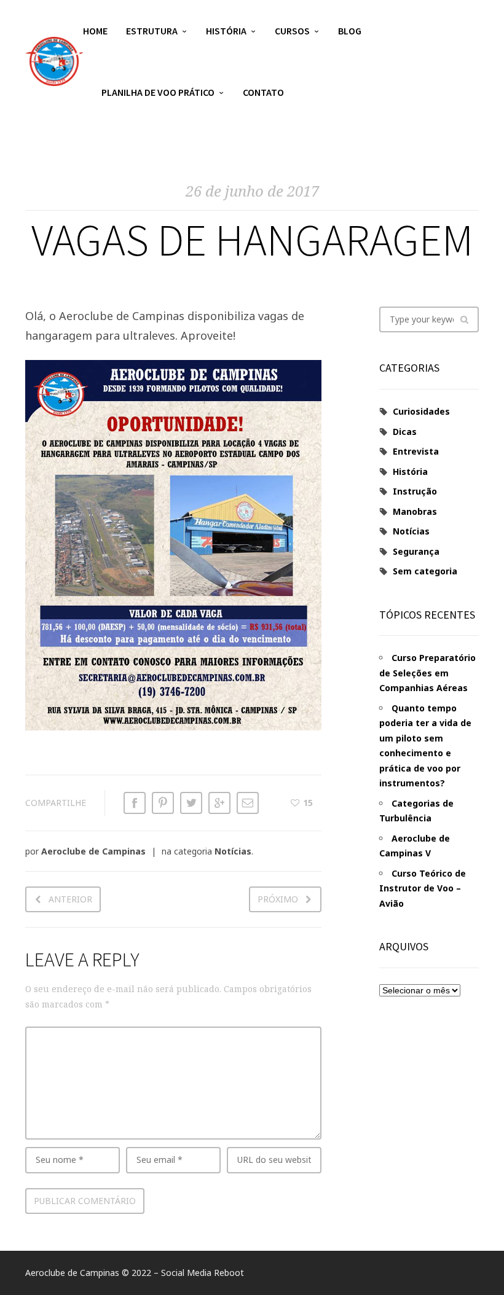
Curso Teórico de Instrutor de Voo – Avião (422, 888)
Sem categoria (425, 571)
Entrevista (416, 451)
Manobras (415, 511)
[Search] (464, 319)
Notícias (233, 851)
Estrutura (152, 31)
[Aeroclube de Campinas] (54, 61)
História (226, 31)
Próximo (278, 899)
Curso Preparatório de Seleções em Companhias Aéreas (427, 673)
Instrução (415, 491)
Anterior (70, 899)
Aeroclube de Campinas (93, 851)
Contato (263, 92)
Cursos (292, 31)
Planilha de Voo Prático (158, 92)
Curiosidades (421, 411)
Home (95, 31)
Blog (349, 31)
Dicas (405, 431)
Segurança (416, 551)
